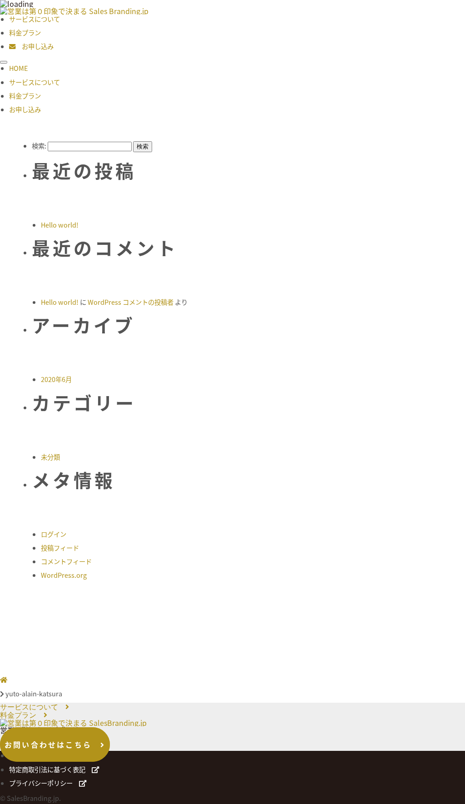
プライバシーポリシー (44, 783)
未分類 (50, 457)
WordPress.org (64, 575)
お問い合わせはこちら (52, 744)
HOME (18, 68)
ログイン (53, 534)
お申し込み (34, 46)
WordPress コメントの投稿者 (130, 302)
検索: (39, 145)
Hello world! (60, 224)
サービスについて (34, 19)
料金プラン (25, 32)
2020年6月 (56, 379)
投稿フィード (60, 547)
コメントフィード (66, 561)
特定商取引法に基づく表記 (50, 769)
